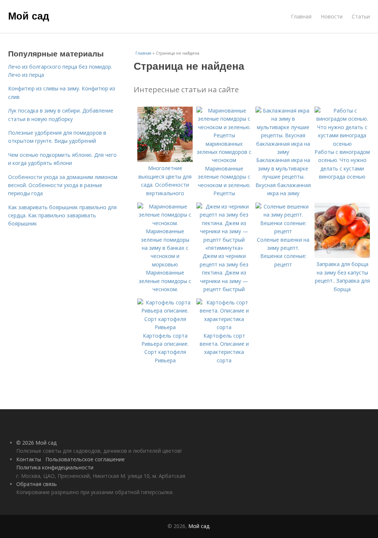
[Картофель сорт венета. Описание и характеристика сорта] (224, 327)
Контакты (28, 459)
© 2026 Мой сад (36, 442)
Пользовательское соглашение (85, 459)
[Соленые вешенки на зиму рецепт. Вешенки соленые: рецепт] (283, 231)
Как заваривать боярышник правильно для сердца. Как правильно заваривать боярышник (62, 215)
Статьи (361, 16)
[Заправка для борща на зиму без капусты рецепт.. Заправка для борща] (342, 255)
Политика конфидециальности (54, 467)
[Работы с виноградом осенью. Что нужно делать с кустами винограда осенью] (342, 143)
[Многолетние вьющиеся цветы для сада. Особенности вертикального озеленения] (165, 159)
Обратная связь (36, 483)
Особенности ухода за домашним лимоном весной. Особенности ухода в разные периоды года (62, 185)
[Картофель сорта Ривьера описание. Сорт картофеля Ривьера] (165, 327)
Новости (332, 16)
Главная (301, 16)
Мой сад (28, 15)
